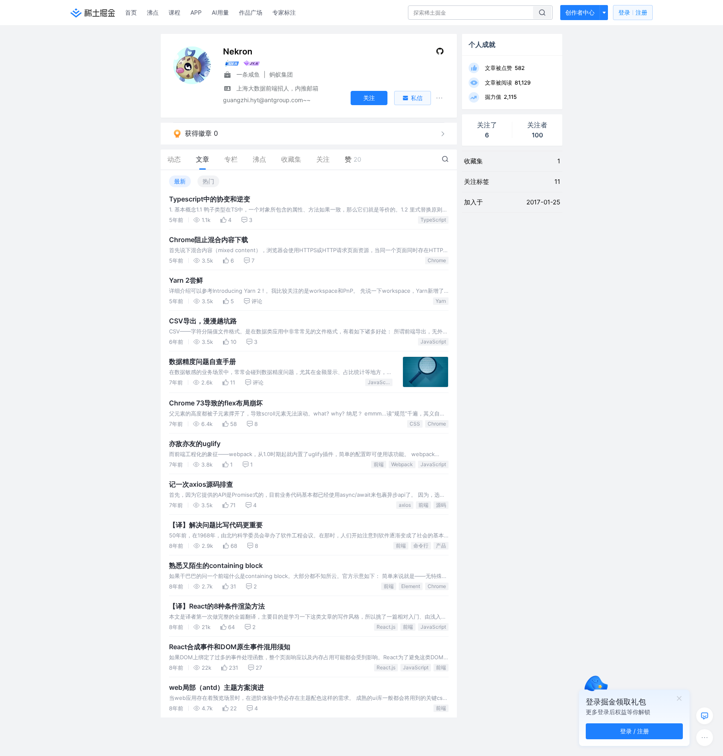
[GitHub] (440, 53)
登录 (632, 12)
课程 (174, 12)
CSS (415, 424)
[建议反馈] (704, 715)
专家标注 (284, 12)
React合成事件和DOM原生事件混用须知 (229, 646)
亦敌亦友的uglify (194, 443)
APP (196, 12)
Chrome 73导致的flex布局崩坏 (216, 403)
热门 (208, 181)
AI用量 (220, 12)
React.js (386, 627)
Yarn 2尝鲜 (186, 280)
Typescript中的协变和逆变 (209, 199)
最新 (180, 181)
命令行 (420, 545)
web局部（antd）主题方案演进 (216, 687)
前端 (379, 464)
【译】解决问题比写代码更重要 (216, 525)
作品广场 (250, 12)
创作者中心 (580, 12)
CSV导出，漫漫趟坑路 (203, 321)
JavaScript (433, 341)
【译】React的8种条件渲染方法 (217, 606)
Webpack (402, 464)
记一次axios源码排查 (201, 484)
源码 (441, 505)
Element (410, 586)
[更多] (704, 737)
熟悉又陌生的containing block (216, 565)
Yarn (441, 301)
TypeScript (433, 220)
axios (405, 505)
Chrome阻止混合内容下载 (208, 239)
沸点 (153, 12)
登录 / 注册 (634, 731)
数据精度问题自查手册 (202, 361)
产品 (441, 545)
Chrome (437, 260)
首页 (131, 12)
